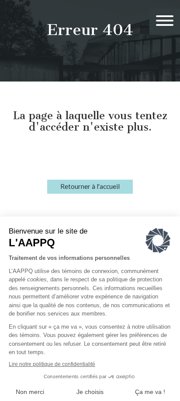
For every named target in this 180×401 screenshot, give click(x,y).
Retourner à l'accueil (90, 186)
